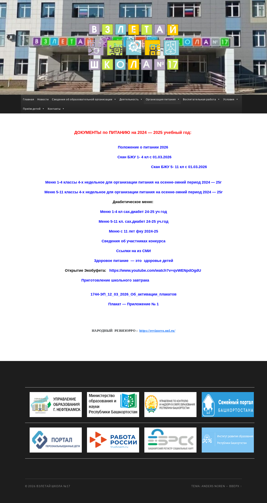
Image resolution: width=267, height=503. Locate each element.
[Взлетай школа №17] (133, 47)
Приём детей (32, 108)
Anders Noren (213, 486)
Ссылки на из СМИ (133, 251)
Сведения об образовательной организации (82, 99)
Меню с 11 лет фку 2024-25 (133, 231)
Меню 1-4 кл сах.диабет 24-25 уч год (133, 212)
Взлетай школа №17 (53, 486)
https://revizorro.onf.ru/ (157, 330)
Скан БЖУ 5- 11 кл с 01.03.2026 (105, 167)
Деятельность (129, 99)
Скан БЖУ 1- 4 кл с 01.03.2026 (144, 157)
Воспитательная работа (199, 99)
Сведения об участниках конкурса (133, 241)
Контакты (54, 108)
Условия (228, 99)
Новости (43, 99)
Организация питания (161, 99)
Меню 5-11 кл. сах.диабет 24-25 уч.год (133, 221)
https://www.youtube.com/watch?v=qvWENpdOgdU (155, 270)
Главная (28, 99)
